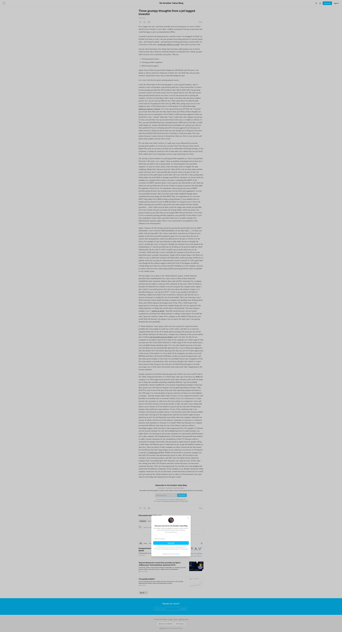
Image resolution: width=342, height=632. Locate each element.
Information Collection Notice (170, 549)
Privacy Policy (184, 549)
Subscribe (171, 543)
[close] (188, 518)
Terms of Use (179, 547)
